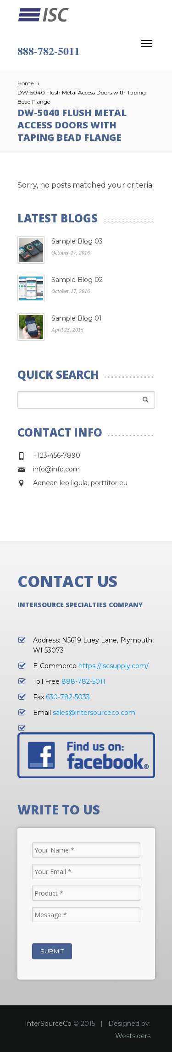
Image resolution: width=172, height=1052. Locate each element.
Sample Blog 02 (77, 280)
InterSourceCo (48, 1023)
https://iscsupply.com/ (113, 666)
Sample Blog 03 (77, 241)
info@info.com (56, 469)
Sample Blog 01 (76, 318)
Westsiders (132, 1036)
